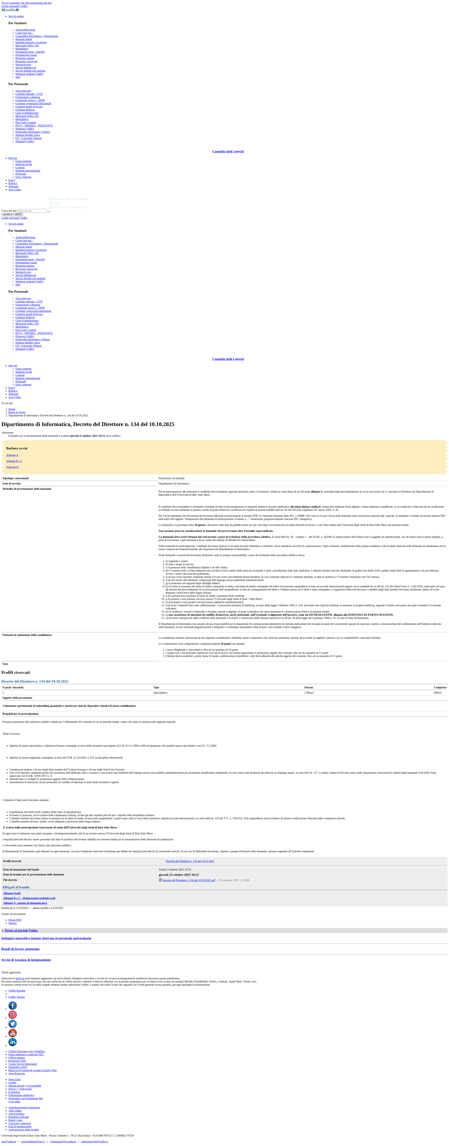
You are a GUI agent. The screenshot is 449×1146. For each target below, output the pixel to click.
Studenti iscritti (23, 164)
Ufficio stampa (16, 1057)
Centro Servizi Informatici (22, 1063)
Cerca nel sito (8, 210)
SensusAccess (23, 64)
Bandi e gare (15, 1120)
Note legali (25, 1088)
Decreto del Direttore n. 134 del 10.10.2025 (190, 861)
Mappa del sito (16, 1085)
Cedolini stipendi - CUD (29, 93)
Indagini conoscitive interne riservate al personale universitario (46, 938)
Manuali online (23, 39)
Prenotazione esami (26, 55)
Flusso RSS (14, 919)
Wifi (17, 77)
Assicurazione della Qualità (23, 1129)
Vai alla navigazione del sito (36, 2)
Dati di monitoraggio (19, 1126)
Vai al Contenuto (10, 2)
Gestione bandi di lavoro (29, 106)
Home (11, 409)
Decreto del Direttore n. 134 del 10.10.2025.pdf (188, 880)
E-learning (14, 1092)
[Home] (77, 207)
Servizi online (16, 16)
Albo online (15, 1110)
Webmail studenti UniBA (29, 73)
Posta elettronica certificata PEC (26, 1054)
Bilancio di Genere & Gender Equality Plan (32, 1070)
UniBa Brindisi (16, 990)
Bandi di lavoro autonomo (20, 949)
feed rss (20, 978)
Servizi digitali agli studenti (30, 70)
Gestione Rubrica (25, 109)
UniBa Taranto (16, 996)
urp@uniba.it (8, 1141)
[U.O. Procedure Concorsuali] (25, 207)
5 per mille (14, 1101)
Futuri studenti (23, 161)
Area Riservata (16, 1073)
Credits (12, 1082)
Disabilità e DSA (17, 1067)
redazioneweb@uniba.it (94, 1141)
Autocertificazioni (25, 29)
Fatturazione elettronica (21, 1095)
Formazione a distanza (27, 97)
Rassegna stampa (24, 58)
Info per (12, 158)
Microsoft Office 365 (27, 45)
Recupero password (26, 61)
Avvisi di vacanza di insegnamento (26, 960)
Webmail (13, 186)
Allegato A (12, 455)
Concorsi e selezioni (19, 1123)
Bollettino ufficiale (18, 1116)
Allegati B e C (14, 461)
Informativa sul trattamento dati (25, 1098)
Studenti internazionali (27, 170)
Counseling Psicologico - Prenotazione (36, 36)
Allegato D (12, 467)
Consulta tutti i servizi (228, 151)
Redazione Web (17, 1060)
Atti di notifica (16, 1113)
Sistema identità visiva (27, 135)
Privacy (12, 1088)
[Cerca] (49, 211)
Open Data (14, 1079)
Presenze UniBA (24, 128)
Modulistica (21, 48)
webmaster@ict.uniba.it (63, 1141)
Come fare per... (24, 32)
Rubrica (12, 183)
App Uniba (14, 189)
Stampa (12, 923)
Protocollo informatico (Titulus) (32, 131)
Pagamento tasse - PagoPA (30, 51)
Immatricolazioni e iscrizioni (31, 42)
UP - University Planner (28, 138)
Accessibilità (34, 1085)
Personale (20, 173)
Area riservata (23, 90)
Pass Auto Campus (25, 122)
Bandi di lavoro (17, 412)
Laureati (20, 167)
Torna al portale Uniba (21, 930)
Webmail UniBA (24, 141)
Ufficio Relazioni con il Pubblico (26, 1051)
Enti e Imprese (23, 176)
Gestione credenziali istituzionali (33, 103)
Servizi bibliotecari (25, 67)
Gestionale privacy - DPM (30, 100)
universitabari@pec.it (33, 1141)
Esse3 (11, 180)
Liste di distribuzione (27, 112)
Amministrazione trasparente (24, 1107)
